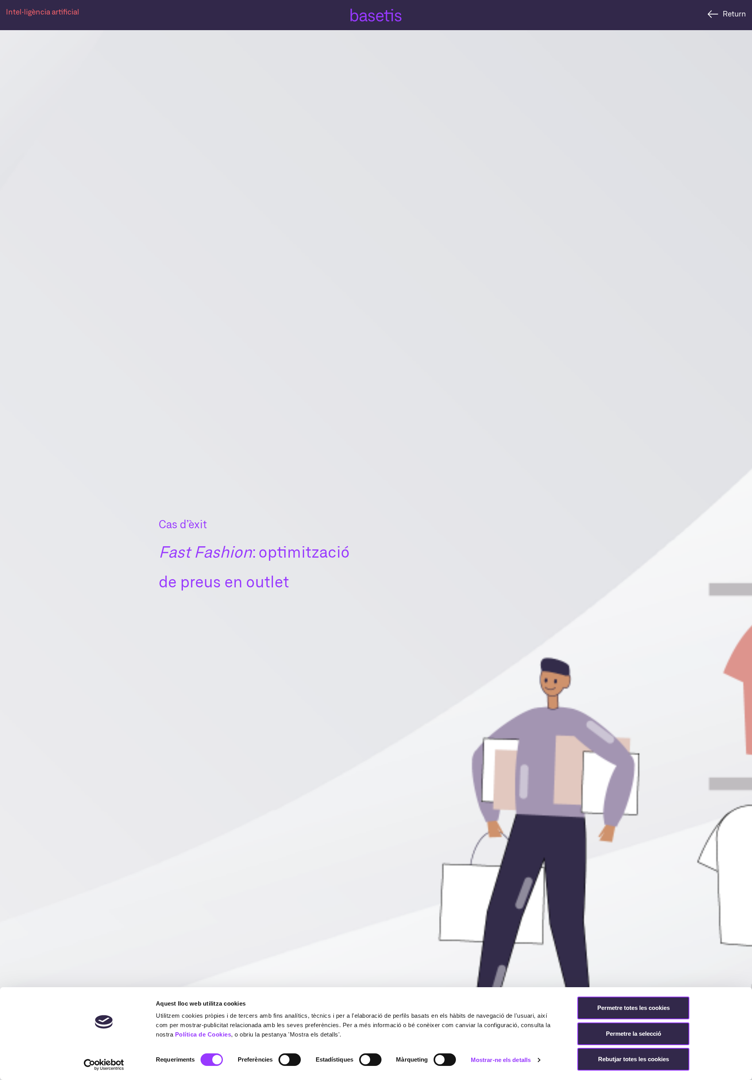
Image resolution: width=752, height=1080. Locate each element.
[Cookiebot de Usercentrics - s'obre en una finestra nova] (104, 1065)
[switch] (289, 1059)
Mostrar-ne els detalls (501, 1060)
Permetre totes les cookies (633, 1007)
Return (734, 13)
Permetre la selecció (633, 1033)
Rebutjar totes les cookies (633, 1059)
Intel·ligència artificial (42, 11)
